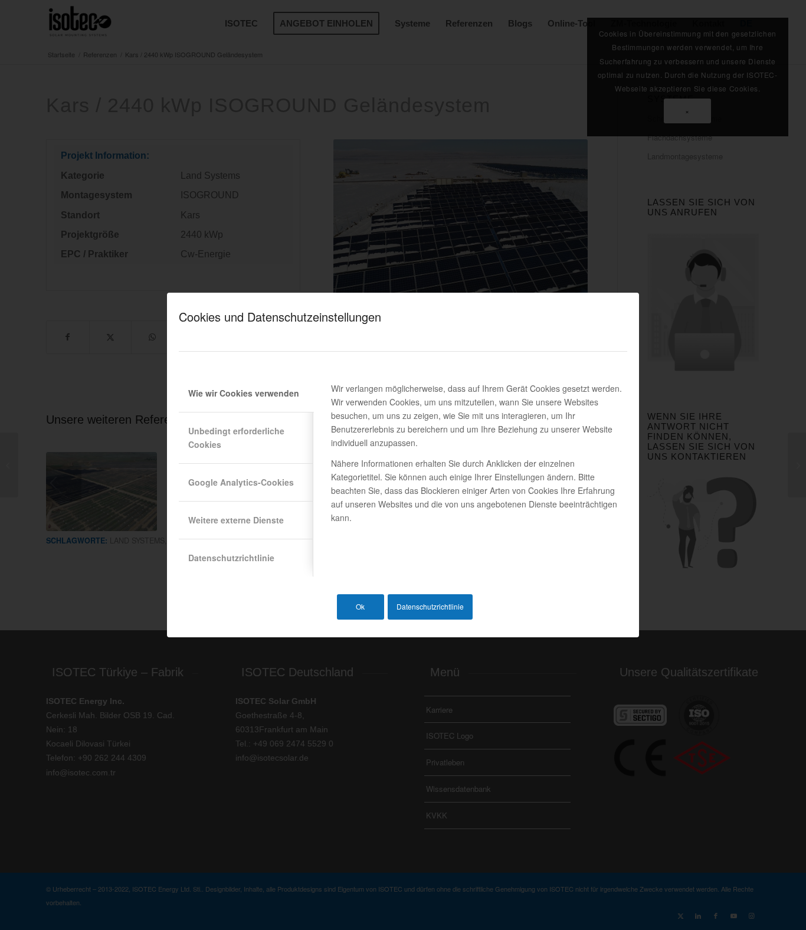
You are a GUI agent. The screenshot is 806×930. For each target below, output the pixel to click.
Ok (360, 606)
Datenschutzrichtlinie (430, 606)
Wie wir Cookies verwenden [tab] (243, 393)
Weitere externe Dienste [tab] (236, 520)
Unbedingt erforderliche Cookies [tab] (236, 437)
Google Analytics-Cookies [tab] (241, 482)
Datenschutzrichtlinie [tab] (231, 558)
